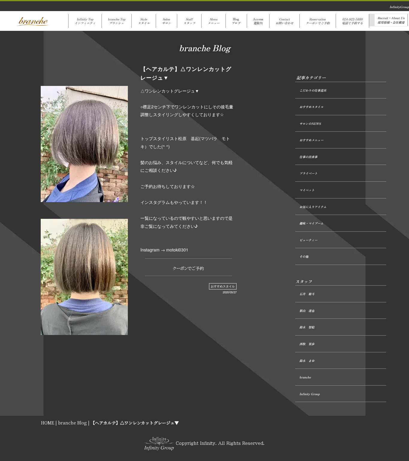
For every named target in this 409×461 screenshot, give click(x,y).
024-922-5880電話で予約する (352, 21)
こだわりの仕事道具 (312, 90)
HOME (47, 423)
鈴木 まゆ (306, 360)
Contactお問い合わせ (284, 21)
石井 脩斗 (306, 294)
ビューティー (308, 240)
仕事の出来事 (308, 156)
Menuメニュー (213, 21)
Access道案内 (258, 21)
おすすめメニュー (311, 140)
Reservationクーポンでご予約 (318, 21)
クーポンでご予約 (188, 268)
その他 (303, 256)
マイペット (306, 190)
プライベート (308, 173)
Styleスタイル (144, 21)
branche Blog (72, 423)
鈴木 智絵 (306, 327)
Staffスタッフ (189, 21)
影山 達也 (306, 310)
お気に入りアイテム (312, 206)
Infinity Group (309, 394)
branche (305, 377)
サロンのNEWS (310, 123)
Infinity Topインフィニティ (85, 21)
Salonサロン (166, 21)
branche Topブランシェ (116, 21)
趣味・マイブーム (311, 223)
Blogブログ (236, 21)
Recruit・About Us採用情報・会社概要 (391, 20)
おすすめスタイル (223, 286)
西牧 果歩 (306, 344)
